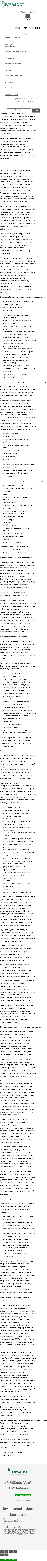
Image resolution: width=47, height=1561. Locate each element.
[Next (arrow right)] (6, 1554)
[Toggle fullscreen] (11, 1551)
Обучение (29, 1509)
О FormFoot (18, 1508)
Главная (5, 1508)
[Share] (6, 1551)
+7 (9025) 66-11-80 (17, 1488)
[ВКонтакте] (18, 1500)
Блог (4, 1509)
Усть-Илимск (10, 46)
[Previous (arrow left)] (2, 1554)
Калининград (10, 58)
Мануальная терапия (9, 1059)
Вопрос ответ (18, 1509)
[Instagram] (26, 1500)
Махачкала (9, 82)
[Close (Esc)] (2, 1551)
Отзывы (29, 1508)
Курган (8, 70)
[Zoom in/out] (15, 1551)
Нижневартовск (11, 95)
